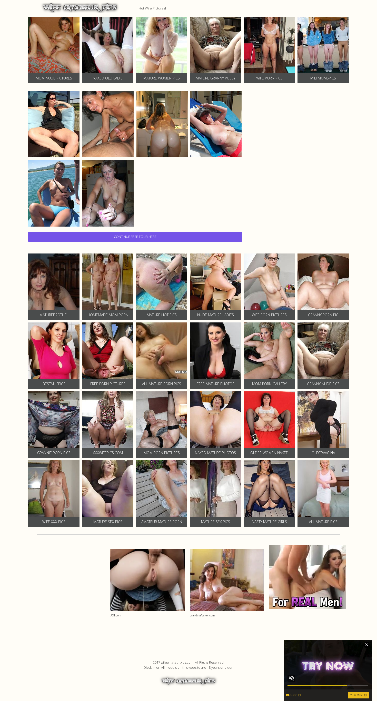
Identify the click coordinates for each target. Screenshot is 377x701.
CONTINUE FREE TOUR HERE (135, 236)
